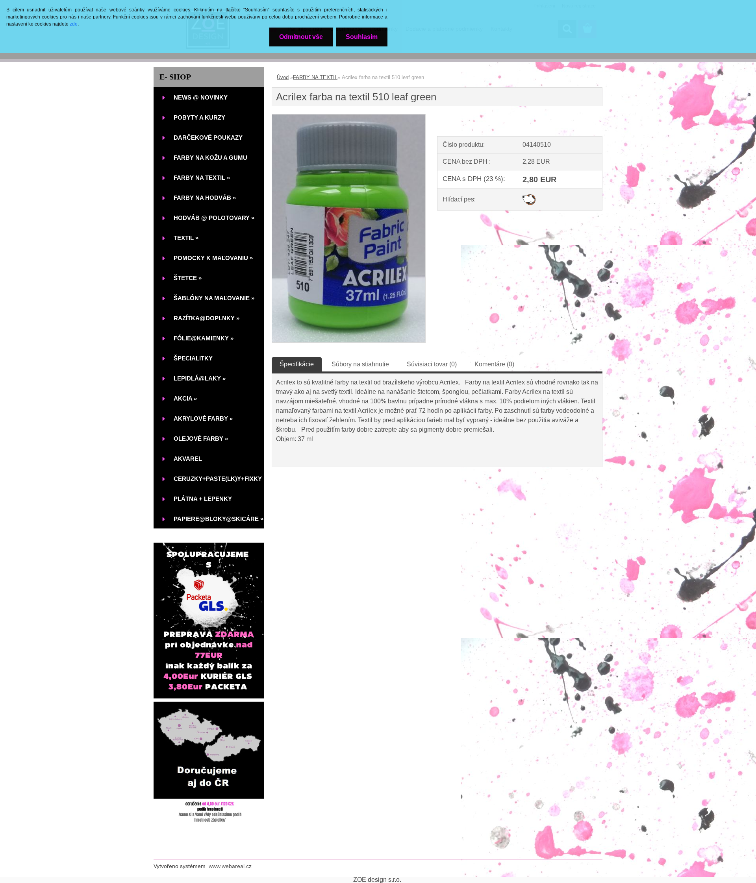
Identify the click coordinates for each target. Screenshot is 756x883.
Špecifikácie (297, 364)
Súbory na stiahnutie (360, 364)
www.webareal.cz (230, 866)
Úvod (283, 77)
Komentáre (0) (494, 364)
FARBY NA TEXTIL (315, 77)
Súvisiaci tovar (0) (432, 364)
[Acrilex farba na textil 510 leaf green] (348, 117)
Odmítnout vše (301, 36)
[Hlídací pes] (529, 197)
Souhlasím (362, 36)
